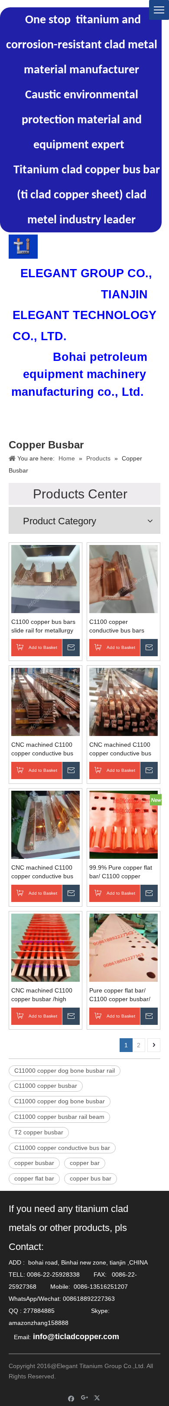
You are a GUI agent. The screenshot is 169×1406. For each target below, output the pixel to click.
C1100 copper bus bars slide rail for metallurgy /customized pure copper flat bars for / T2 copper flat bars (45, 626)
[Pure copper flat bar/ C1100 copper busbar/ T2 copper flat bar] (123, 946)
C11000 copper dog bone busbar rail (64, 1070)
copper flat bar (34, 1178)
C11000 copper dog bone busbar (59, 1101)
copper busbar (34, 1162)
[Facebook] (71, 1398)
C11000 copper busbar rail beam (59, 1116)
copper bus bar (90, 1178)
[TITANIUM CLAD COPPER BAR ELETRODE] (23, 247)
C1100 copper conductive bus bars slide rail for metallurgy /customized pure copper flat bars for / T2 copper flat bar (123, 626)
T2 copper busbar (38, 1132)
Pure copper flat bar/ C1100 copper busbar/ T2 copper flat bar (119, 995)
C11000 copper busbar (45, 1085)
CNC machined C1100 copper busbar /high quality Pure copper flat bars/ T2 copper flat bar (43, 995)
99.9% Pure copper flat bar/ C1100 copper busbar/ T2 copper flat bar (120, 872)
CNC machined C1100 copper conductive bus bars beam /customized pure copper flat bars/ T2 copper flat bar (45, 872)
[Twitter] (98, 1398)
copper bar (85, 1162)
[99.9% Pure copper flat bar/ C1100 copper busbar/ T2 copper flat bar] (123, 823)
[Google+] (84, 1398)
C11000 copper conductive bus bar (62, 1147)
